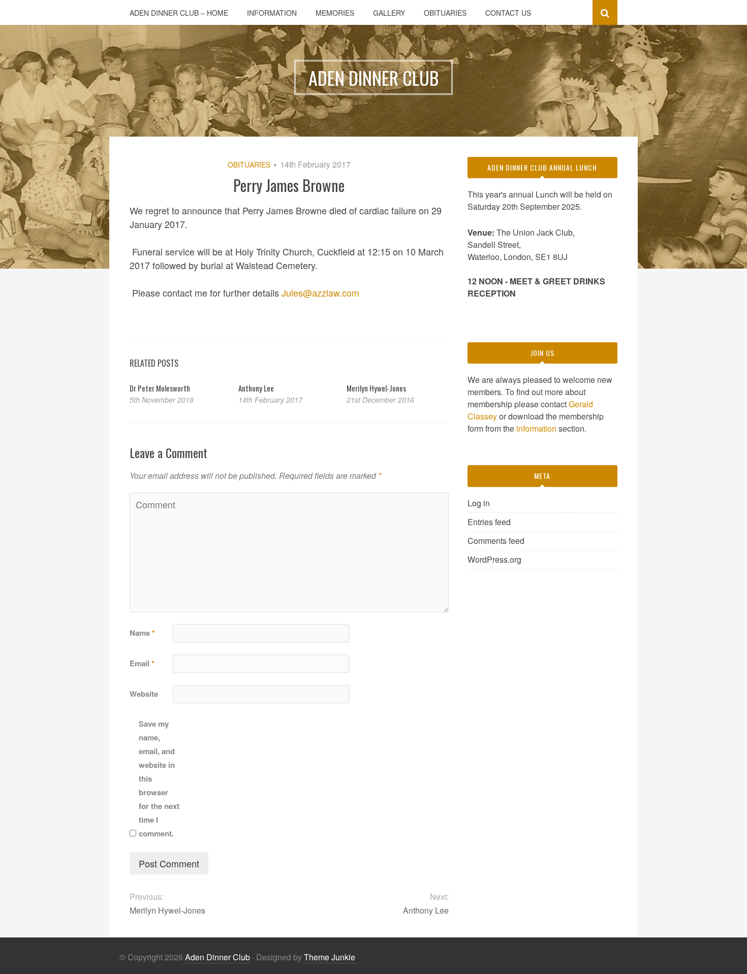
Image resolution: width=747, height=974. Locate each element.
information (536, 428)
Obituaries (445, 13)
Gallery (389, 13)
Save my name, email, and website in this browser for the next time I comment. (159, 778)
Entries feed (489, 522)
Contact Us (508, 13)
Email (142, 663)
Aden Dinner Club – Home (179, 13)
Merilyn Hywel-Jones (376, 388)
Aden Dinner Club (217, 957)
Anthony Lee (256, 388)
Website (144, 693)
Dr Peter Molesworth (160, 388)
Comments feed (496, 540)
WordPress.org (494, 559)
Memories (335, 13)
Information (272, 13)
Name (142, 632)
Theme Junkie (329, 957)
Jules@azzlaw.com (320, 292)
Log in (479, 503)
